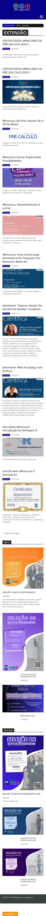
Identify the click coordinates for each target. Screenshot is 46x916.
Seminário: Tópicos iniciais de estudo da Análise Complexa (22, 307)
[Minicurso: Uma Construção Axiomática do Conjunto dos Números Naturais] (23, 278)
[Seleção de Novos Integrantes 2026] (23, 762)
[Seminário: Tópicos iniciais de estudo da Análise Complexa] (23, 326)
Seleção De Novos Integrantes (18, 592)
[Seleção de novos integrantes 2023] (23, 862)
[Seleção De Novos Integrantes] (23, 568)
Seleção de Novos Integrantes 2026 (21, 794)
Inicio (18, 25)
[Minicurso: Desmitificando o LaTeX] (23, 225)
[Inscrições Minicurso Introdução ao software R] (23, 447)
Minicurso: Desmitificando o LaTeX (21, 206)
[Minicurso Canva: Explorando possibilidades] (23, 177)
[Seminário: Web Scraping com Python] (23, 388)
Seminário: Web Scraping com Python (22, 369)
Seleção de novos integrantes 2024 (28, 839)
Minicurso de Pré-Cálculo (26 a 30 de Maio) (22, 122)
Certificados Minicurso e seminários (18, 472)
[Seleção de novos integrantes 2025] (23, 642)
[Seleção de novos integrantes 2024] (23, 821)
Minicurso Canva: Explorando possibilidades (21, 158)
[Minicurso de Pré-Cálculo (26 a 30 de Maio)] (23, 136)
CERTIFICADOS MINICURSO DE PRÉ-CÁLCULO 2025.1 (22, 70)
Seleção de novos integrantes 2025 (28, 675)
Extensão (6, 49)
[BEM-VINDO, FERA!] (23, 698)
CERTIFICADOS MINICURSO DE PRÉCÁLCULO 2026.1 (22, 42)
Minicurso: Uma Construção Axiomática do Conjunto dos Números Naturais (21, 258)
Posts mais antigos (12, 533)
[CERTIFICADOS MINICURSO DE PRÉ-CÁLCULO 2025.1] (23, 92)
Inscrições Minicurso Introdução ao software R (19, 428)
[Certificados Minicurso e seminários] (23, 497)
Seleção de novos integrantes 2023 (28, 880)
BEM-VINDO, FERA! (27, 716)
